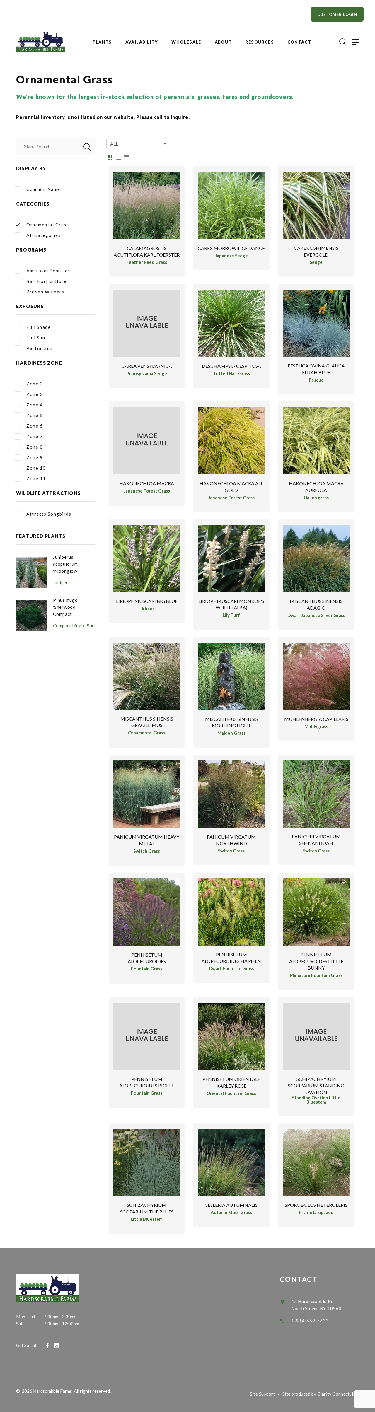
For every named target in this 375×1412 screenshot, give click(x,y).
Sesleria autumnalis (231, 1205)
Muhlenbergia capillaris (316, 719)
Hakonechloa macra (146, 483)
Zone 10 (36, 468)
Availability (141, 42)
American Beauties (48, 270)
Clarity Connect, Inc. (338, 1393)
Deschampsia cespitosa (231, 366)
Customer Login (337, 14)
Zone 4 (34, 404)
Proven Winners (45, 291)
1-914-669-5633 (310, 1320)
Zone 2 (34, 383)
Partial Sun (39, 348)
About (223, 42)
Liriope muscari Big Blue (147, 601)
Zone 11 (36, 478)
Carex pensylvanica (147, 366)
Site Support (262, 1393)
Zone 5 (34, 415)
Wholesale (186, 42)
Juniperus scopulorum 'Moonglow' (66, 564)
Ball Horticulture (46, 281)
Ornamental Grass (47, 224)
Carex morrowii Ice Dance (231, 248)
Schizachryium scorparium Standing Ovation (316, 1085)
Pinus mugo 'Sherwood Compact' (65, 607)
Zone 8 (34, 446)
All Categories (43, 235)
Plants (102, 42)
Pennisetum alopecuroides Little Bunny (316, 961)
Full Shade (38, 327)
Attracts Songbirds (48, 514)
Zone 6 (34, 425)
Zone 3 (34, 394)
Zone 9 (34, 457)
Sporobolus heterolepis (316, 1205)
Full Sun (35, 337)
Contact (299, 42)
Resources (259, 42)
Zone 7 (34, 436)
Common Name (43, 189)
